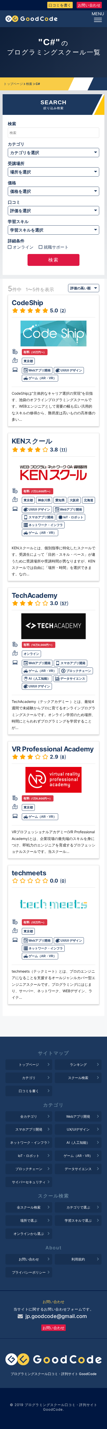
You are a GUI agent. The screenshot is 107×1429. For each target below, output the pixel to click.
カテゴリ (29, 1078)
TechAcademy (34, 595)
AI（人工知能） (39, 678)
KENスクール (32, 441)
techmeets (29, 873)
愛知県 (60, 500)
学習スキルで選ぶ (78, 1220)
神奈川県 (44, 500)
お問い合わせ (89, 5)
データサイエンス (72, 678)
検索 (29, 84)
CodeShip (27, 303)
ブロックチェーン (78, 671)
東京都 (28, 361)
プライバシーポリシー (29, 1272)
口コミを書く (60, 5)
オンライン (23, 247)
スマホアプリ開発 (41, 517)
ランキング (78, 1064)
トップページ (13, 84)
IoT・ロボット (73, 517)
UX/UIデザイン (78, 1129)
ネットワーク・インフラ (45, 525)
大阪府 (74, 500)
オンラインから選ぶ (29, 1234)
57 (64, 603)
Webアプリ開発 (39, 370)
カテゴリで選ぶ (78, 1207)
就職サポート (56, 247)
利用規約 (78, 1259)
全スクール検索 (29, 1207)
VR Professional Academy (53, 749)
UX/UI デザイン (71, 370)
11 (63, 449)
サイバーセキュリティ (29, 1182)
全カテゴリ (28, 1116)
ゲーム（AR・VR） (42, 378)
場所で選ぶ (28, 1220)
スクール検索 (78, 1078)
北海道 (88, 500)
